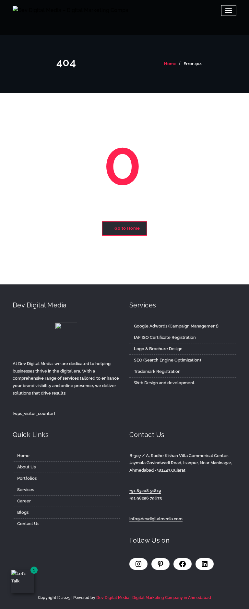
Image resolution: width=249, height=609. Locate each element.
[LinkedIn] (205, 564)
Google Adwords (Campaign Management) (176, 326)
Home (170, 63)
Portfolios (27, 478)
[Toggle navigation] (229, 10)
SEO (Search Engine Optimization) (167, 360)
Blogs (23, 512)
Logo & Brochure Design (158, 348)
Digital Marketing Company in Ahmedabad (171, 597)
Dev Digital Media (113, 597)
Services (25, 489)
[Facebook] (182, 564)
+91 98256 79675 (145, 498)
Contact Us (28, 523)
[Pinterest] (160, 564)
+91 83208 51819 (145, 490)
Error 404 (193, 63)
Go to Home (127, 228)
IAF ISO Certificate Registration (165, 337)
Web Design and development (164, 382)
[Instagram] (138, 564)
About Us (26, 467)
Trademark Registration (157, 371)
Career (24, 501)
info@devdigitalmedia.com (156, 518)
